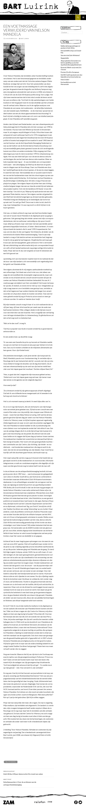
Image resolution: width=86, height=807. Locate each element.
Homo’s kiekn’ (65, 79)
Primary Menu (83, 17)
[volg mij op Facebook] (76, 802)
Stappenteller (65, 58)
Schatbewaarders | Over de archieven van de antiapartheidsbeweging (19, 782)
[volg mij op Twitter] (80, 802)
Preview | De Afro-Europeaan (70, 72)
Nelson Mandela (11, 762)
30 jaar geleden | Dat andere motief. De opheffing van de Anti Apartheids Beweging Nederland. (71, 63)
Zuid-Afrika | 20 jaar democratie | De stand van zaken (23, 772)
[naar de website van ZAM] (8, 802)
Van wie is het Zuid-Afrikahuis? (70, 55)
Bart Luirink (24, 38)
